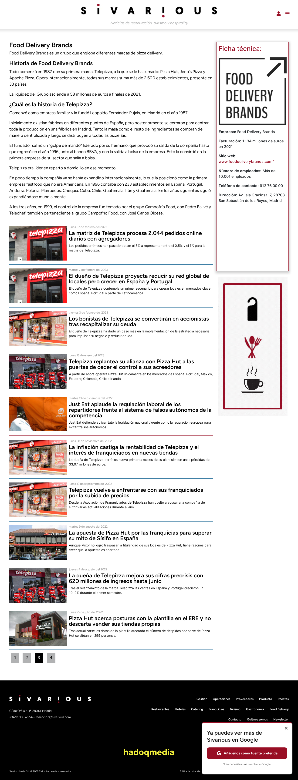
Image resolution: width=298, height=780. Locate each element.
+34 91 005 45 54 (21, 717)
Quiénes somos (257, 719)
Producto (265, 699)
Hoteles (180, 709)
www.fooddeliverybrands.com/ (246, 161)
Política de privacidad (190, 771)
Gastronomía (255, 709)
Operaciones (221, 699)
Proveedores (245, 699)
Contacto (234, 719)
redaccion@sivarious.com (53, 717)
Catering (197, 709)
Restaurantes (160, 709)
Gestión (201, 699)
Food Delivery (279, 709)
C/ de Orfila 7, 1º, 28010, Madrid (30, 711)
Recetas (283, 699)
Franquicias (216, 709)
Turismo (235, 709)
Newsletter (281, 719)
